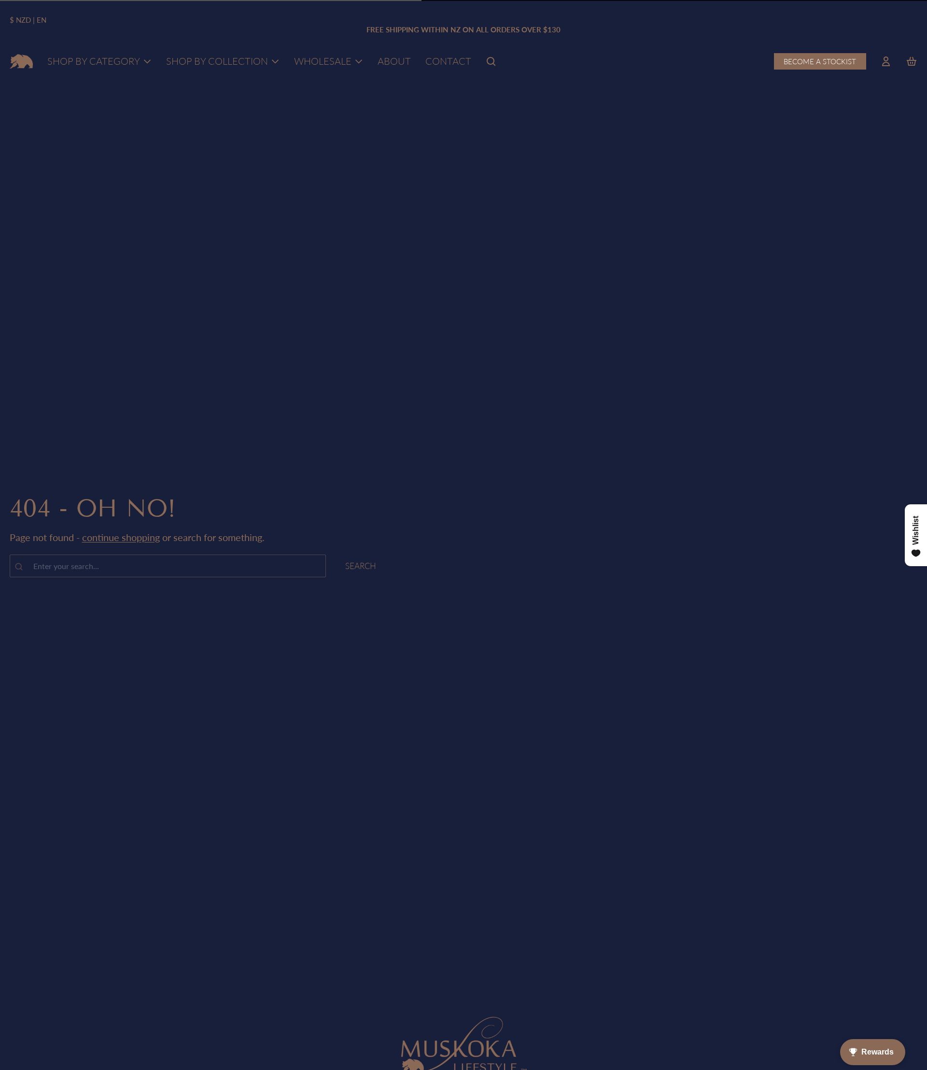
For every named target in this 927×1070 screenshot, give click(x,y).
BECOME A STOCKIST (820, 61)
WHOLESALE (322, 61)
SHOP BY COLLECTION (217, 61)
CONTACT (448, 61)
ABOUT (394, 61)
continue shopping (121, 537)
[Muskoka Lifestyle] (21, 61)
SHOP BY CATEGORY (93, 61)
